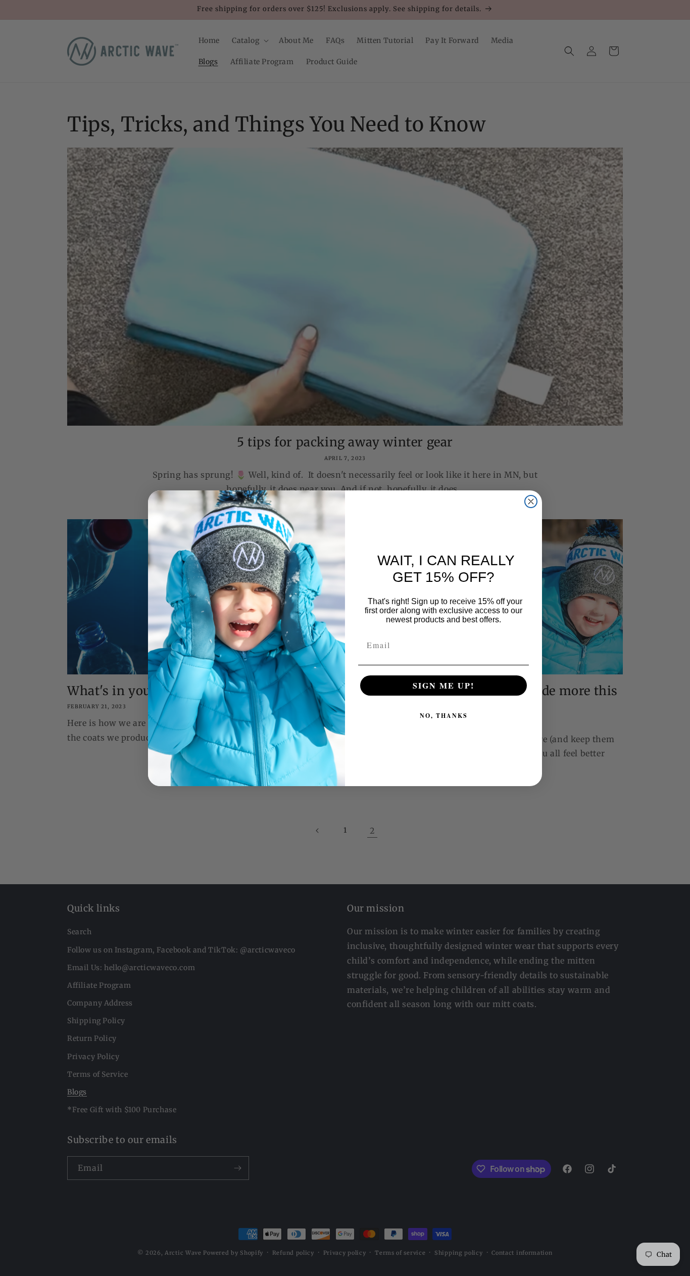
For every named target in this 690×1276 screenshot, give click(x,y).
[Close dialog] (531, 501)
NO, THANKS (444, 715)
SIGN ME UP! (443, 685)
